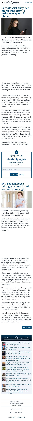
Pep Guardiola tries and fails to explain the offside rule (18, 348)
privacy (21, 174)
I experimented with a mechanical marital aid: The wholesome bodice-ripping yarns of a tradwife (17, 391)
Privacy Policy (16, 405)
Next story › (27, 327)
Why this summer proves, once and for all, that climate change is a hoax (18, 363)
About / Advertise (16, 401)
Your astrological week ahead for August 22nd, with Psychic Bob (18, 344)
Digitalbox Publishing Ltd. (18, 417)
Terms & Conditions (17, 403)
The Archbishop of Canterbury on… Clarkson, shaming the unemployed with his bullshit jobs (18, 380)
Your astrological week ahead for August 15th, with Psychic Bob (18, 353)
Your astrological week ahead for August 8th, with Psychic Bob (18, 374)
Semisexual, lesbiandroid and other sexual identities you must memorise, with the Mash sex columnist (17, 369)
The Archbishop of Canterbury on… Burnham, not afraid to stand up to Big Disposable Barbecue (18, 358)
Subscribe (14, 174)
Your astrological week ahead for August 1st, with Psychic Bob (18, 385)
